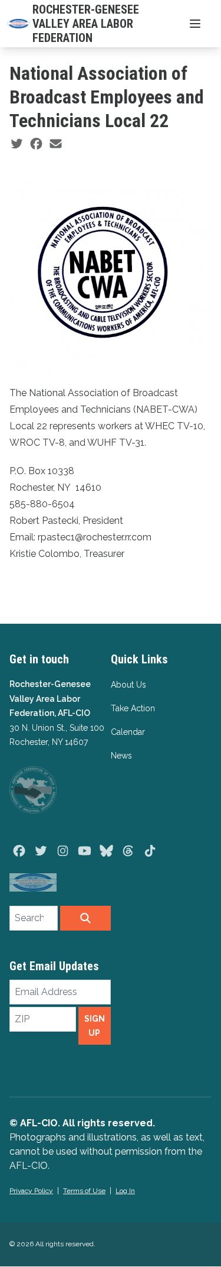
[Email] (55, 144)
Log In (125, 1191)
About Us (128, 684)
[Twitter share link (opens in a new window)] (16, 144)
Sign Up (94, 1026)
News (121, 755)
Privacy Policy (31, 1191)
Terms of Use (84, 1191)
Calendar (128, 732)
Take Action (133, 708)
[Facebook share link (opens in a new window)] (36, 144)
